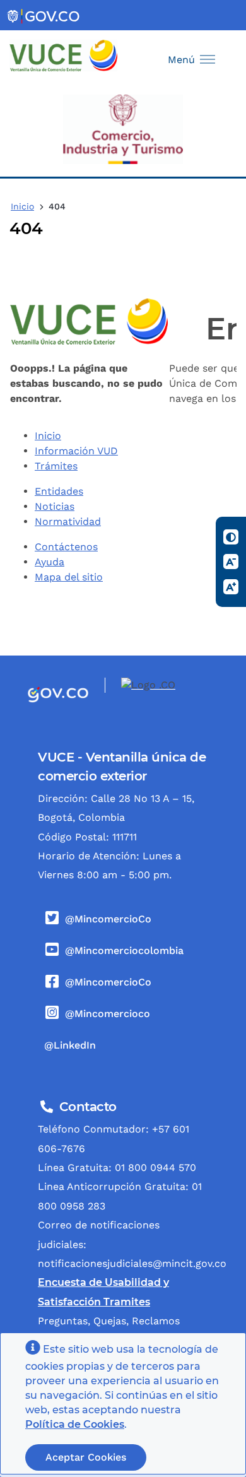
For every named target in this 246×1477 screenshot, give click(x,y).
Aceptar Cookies (85, 1457)
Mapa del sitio (69, 577)
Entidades (59, 491)
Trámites (56, 466)
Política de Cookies (74, 1424)
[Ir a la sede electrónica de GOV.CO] (44, 15)
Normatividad (68, 521)
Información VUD (76, 451)
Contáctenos (66, 547)
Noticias (54, 506)
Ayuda (49, 562)
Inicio (22, 206)
